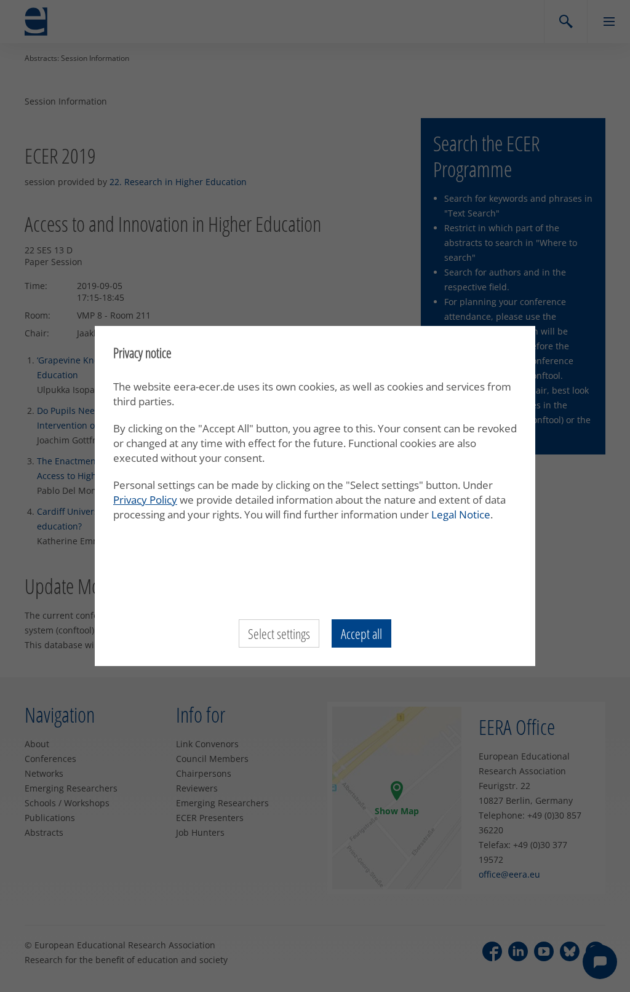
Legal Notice (460, 514)
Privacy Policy (145, 500)
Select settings (279, 633)
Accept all (361, 633)
